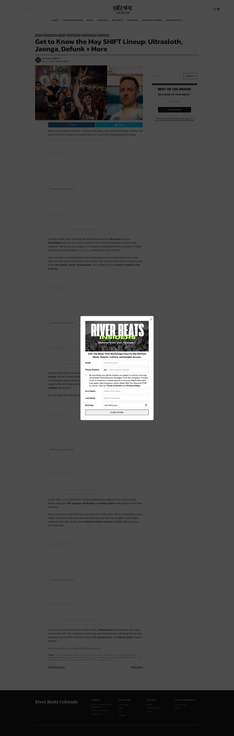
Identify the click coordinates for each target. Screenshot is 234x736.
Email (88, 362)
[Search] (26, 8)
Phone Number (92, 370)
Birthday (89, 405)
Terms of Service (114, 385)
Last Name (90, 398)
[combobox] (106, 370)
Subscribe (117, 412)
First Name (90, 391)
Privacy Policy (133, 385)
